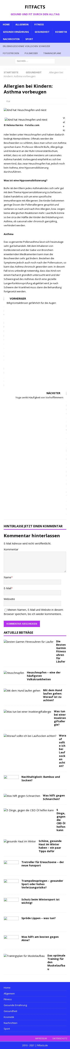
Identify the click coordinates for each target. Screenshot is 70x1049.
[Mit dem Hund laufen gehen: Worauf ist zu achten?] (22, 691)
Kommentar (11, 549)
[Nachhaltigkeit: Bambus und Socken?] (11, 780)
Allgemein (22, 24)
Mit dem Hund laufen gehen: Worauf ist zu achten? (52, 695)
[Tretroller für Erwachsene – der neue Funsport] (11, 866)
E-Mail (7, 588)
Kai (8, 101)
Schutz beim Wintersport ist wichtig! (40, 901)
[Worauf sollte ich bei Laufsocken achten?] (30, 736)
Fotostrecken (11, 53)
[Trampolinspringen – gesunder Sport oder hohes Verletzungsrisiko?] (11, 884)
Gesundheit (42, 31)
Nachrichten (11, 39)
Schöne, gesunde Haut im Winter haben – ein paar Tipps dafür (50, 846)
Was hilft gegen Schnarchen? (54, 797)
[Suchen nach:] (35, 61)
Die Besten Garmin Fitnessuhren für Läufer (61, 651)
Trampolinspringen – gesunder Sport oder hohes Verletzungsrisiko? (42, 884)
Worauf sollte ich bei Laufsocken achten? (62, 751)
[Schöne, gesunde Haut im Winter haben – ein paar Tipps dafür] (20, 841)
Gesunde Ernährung (16, 31)
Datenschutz (59, 1038)
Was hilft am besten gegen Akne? (40, 938)
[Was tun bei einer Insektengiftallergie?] (27, 712)
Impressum (41, 1038)
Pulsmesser (31, 53)
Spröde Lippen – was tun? (38, 918)
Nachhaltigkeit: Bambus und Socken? (40, 778)
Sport (29, 39)
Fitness (39, 24)
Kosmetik (61, 31)
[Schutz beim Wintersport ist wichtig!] (11, 903)
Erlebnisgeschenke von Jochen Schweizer (26, 46)
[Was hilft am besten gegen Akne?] (11, 940)
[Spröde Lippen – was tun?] (11, 922)
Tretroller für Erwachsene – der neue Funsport (42, 863)
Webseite (9, 599)
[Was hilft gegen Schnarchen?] (22, 796)
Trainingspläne (52, 53)
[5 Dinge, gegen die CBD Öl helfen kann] (29, 810)
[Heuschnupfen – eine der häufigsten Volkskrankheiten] (14, 673)
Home (6, 24)
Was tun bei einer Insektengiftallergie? (60, 718)
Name (7, 577)
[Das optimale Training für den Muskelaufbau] (24, 956)
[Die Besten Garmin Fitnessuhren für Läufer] (28, 642)
